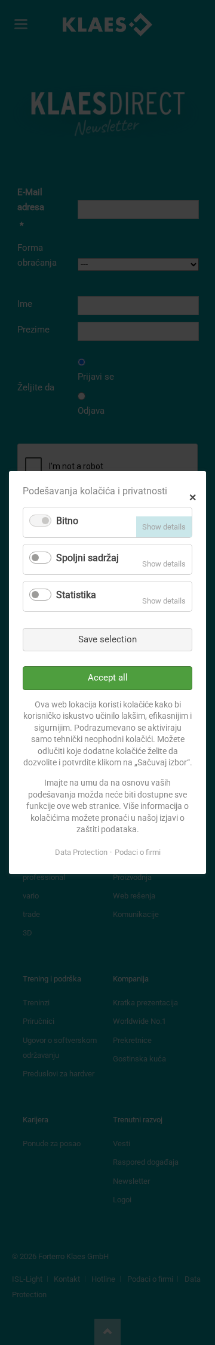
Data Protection (81, 852)
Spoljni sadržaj (87, 558)
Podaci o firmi (138, 852)
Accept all (108, 677)
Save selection (107, 639)
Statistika (76, 595)
